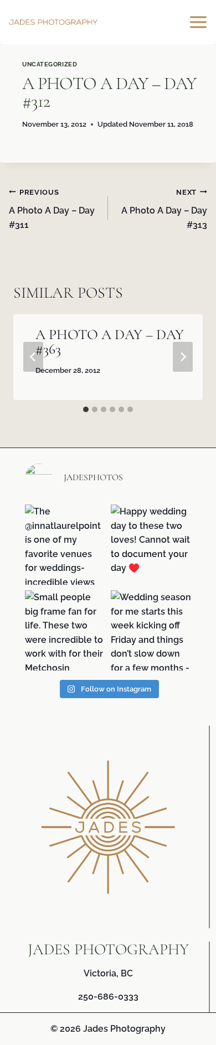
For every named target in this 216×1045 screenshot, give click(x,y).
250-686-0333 (108, 996)
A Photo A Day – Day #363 (109, 341)
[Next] (183, 357)
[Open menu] (200, 22)
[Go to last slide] (33, 357)
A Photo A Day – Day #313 (164, 209)
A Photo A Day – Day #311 (52, 209)
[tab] (86, 409)
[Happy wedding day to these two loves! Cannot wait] (151, 545)
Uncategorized (49, 64)
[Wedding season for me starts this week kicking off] (151, 630)
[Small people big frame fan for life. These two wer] (65, 630)
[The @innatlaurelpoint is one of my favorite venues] (65, 545)
